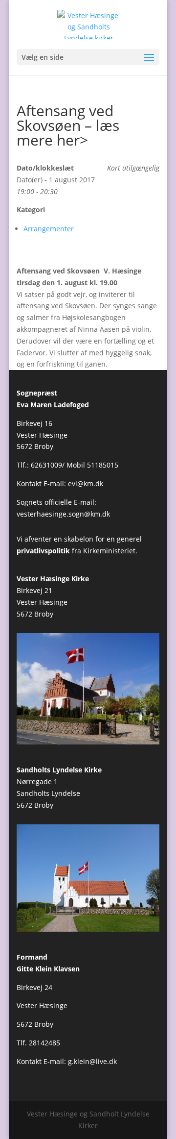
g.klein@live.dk (92, 1061)
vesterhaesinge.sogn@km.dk (63, 514)
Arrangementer (48, 228)
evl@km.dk (85, 483)
